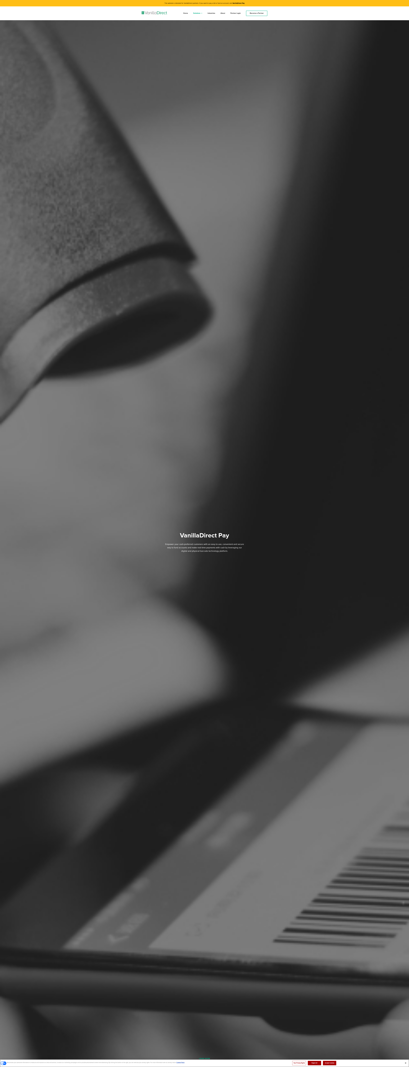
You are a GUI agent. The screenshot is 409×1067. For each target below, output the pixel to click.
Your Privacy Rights (299, 1063)
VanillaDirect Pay (238, 3)
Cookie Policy (180, 1062)
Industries (211, 13)
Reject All (314, 1063)
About (222, 13)
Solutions (196, 13)
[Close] (405, 1063)
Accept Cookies (329, 1063)
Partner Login (235, 13)
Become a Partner (257, 13)
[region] (204, 1063)
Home (185, 13)
